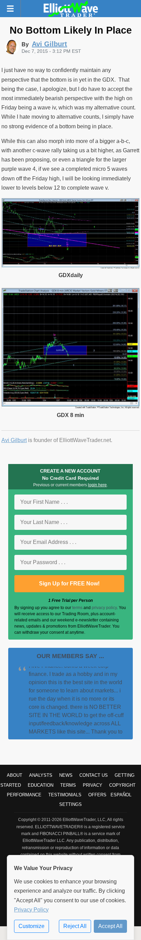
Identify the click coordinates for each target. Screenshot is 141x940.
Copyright (122, 785)
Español (121, 794)
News (66, 775)
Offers (97, 794)
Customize (31, 926)
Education (40, 785)
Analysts (40, 775)
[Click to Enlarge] (70, 267)
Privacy (92, 785)
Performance (24, 794)
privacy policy (104, 607)
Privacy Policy (31, 910)
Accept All (110, 926)
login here (97, 485)
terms (77, 607)
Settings (70, 804)
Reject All (75, 926)
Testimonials (64, 794)
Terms (68, 785)
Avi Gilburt (14, 440)
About (14, 775)
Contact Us (93, 775)
